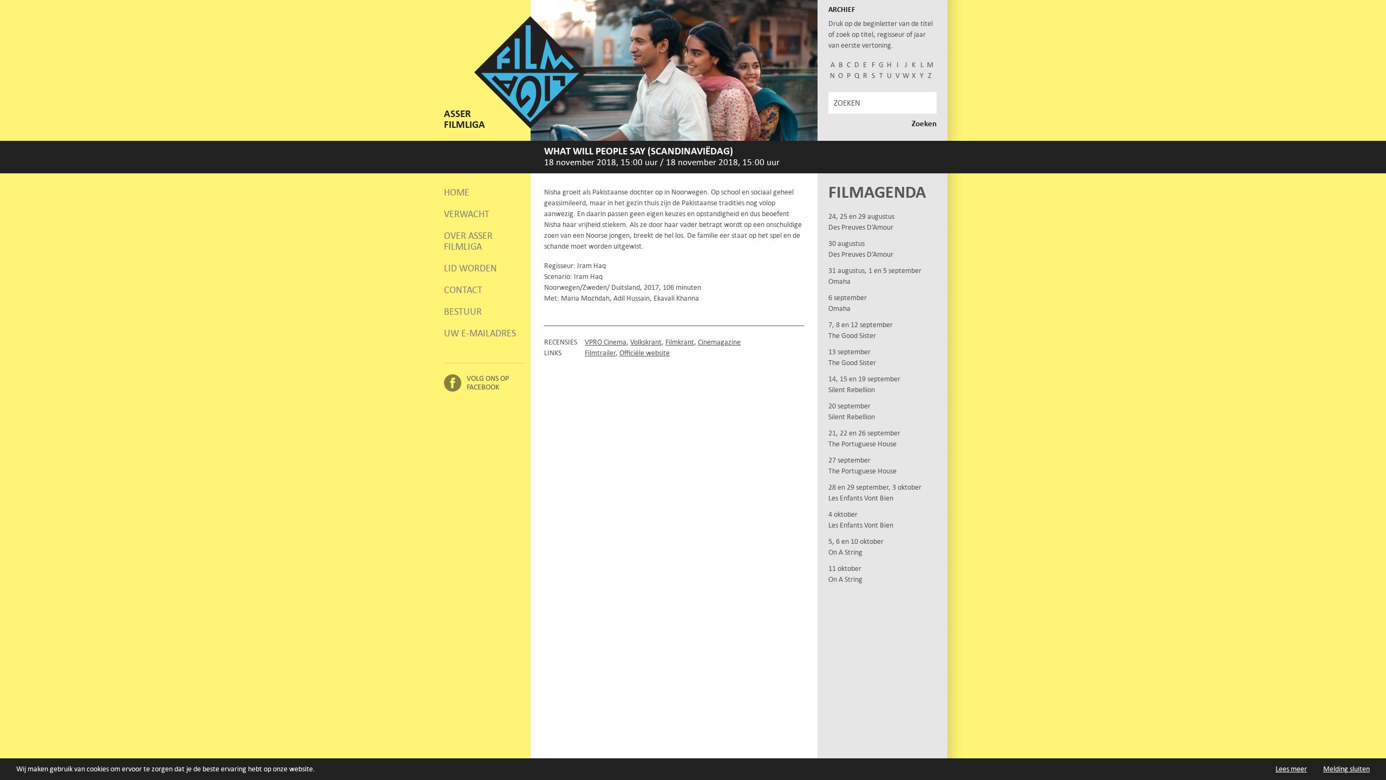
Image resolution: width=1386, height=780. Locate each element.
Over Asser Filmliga (468, 241)
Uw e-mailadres (480, 333)
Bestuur (463, 311)
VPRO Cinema (605, 342)
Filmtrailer (600, 353)
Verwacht (466, 214)
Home (456, 192)
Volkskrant (646, 342)
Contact (463, 289)
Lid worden (470, 268)
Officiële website (644, 353)
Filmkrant (679, 342)
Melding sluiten (1346, 769)
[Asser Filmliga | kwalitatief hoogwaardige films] (530, 126)
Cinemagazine (719, 342)
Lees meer (1291, 769)
